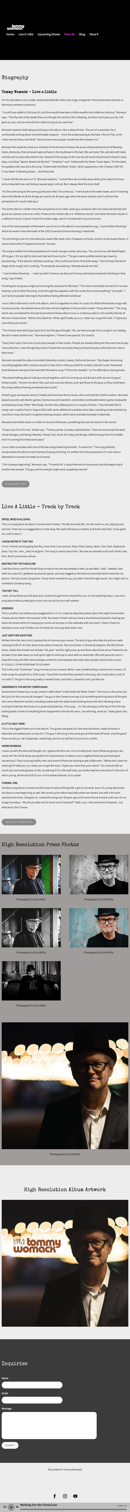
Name (5, 1378)
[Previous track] (4, 1506)
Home (10, 34)
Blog (82, 34)
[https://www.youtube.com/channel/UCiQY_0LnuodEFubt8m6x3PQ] (75, 1496)
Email (5, 1393)
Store (92, 34)
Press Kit (69, 34)
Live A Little (26, 34)
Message (7, 1408)
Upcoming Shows (49, 34)
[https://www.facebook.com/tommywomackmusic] (55, 1496)
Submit (10, 1445)
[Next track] (17, 1506)
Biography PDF (15, 483)
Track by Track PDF (19, 821)
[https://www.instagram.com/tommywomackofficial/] (65, 1496)
